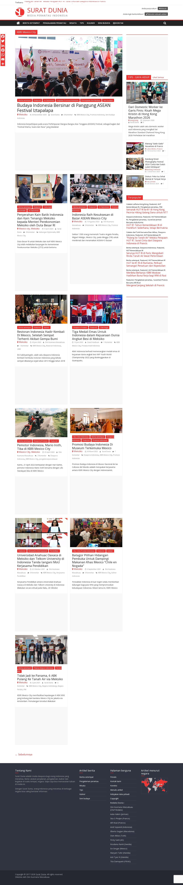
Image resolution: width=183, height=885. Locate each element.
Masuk (164, 8)
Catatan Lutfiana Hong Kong (137, 204)
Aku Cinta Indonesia (80, 437)
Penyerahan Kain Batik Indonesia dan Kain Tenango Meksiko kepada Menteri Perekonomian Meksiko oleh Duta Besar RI (40, 219)
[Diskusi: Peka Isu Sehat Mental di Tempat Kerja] (135, 176)
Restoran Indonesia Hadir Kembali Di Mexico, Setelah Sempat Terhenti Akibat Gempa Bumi (41, 335)
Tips (82, 23)
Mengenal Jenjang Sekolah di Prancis (145, 285)
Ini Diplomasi (49, 100)
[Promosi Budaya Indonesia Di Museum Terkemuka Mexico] (96, 409)
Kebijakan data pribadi (119, 794)
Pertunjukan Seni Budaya (91, 100)
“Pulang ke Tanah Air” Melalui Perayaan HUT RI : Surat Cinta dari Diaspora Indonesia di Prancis (65, 2)
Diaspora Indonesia (91, 455)
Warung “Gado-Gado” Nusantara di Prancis (154, 145)
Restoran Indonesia (53, 346)
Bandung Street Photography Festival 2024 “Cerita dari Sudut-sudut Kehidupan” (155, 163)
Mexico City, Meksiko (29, 451)
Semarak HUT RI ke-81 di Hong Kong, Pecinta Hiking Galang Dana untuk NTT (147, 211)
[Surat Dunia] (18, 23)
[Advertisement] (68, 151)
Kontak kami (115, 781)
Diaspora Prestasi (80, 327)
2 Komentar (41, 456)
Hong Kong (134, 120)
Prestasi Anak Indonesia (91, 346)
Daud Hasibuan (93, 342)
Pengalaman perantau (54, 23)
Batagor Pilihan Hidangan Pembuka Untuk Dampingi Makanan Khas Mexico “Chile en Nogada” (94, 560)
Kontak (119, 23)
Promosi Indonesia (97, 115)
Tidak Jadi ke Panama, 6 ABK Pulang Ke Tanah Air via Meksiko (40, 677)
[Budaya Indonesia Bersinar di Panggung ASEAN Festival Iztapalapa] (68, 38)
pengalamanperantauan (48, 459)
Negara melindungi (49, 686)
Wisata (72, 23)
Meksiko (23, 114)
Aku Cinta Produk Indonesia (83, 551)
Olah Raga (104, 327)
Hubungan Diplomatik (47, 232)
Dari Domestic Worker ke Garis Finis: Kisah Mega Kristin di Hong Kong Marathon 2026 (145, 112)
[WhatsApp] (3, 54)
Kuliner (91, 23)
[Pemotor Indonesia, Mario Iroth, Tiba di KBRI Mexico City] (41, 409)
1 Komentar (24, 346)
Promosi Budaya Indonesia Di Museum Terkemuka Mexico (92, 446)
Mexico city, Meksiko (29, 228)
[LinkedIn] (3, 45)
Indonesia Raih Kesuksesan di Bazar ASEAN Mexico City (92, 216)
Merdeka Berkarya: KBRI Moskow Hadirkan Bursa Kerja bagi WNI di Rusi (146, 274)
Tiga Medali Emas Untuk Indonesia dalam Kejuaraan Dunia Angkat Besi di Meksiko (95, 335)
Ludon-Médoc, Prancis (154, 149)
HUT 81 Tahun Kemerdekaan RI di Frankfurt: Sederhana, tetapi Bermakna (147, 226)
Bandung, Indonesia (153, 169)
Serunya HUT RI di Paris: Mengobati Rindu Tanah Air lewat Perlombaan (144, 254)
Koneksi (113, 785)
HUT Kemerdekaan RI (152, 235)
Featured (37, 100)
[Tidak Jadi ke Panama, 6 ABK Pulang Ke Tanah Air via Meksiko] (41, 636)
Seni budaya (104, 23)
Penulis (113, 777)
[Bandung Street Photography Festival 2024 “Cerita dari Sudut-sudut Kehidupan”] (135, 159)
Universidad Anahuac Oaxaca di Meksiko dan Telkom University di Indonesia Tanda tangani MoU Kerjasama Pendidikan (40, 560)
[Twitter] (3, 41)
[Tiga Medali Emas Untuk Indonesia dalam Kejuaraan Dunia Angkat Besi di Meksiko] (96, 296)
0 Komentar (68, 115)
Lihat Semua (158, 77)
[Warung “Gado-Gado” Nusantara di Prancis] (135, 143)
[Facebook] (3, 36)
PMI (25, 689)
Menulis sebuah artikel (157, 14)
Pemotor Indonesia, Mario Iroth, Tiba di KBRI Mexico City (39, 446)
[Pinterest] (3, 50)
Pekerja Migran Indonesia (43, 668)
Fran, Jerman (151, 182)
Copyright (114, 798)
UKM (19, 349)
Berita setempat (31, 23)
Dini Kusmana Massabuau (55, 342)
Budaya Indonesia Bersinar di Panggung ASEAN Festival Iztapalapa (64, 107)
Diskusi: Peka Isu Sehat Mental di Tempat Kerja (155, 177)
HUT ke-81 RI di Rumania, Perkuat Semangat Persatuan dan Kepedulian (145, 264)
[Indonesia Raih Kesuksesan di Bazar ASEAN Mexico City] (96, 175)
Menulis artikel (116, 790)
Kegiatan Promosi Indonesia (67, 100)
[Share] (3, 63)
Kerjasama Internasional (38, 551)
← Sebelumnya (23, 754)
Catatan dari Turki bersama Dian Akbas (141, 232)
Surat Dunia (55, 115)
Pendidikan (54, 551)
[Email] (3, 59)
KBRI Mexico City (83, 115)
